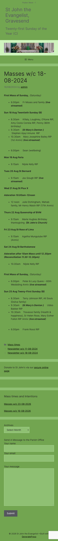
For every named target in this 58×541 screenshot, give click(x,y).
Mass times (14, 344)
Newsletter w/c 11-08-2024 (22, 348)
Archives (8, 425)
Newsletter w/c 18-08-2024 (23, 353)
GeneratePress (29, 536)
